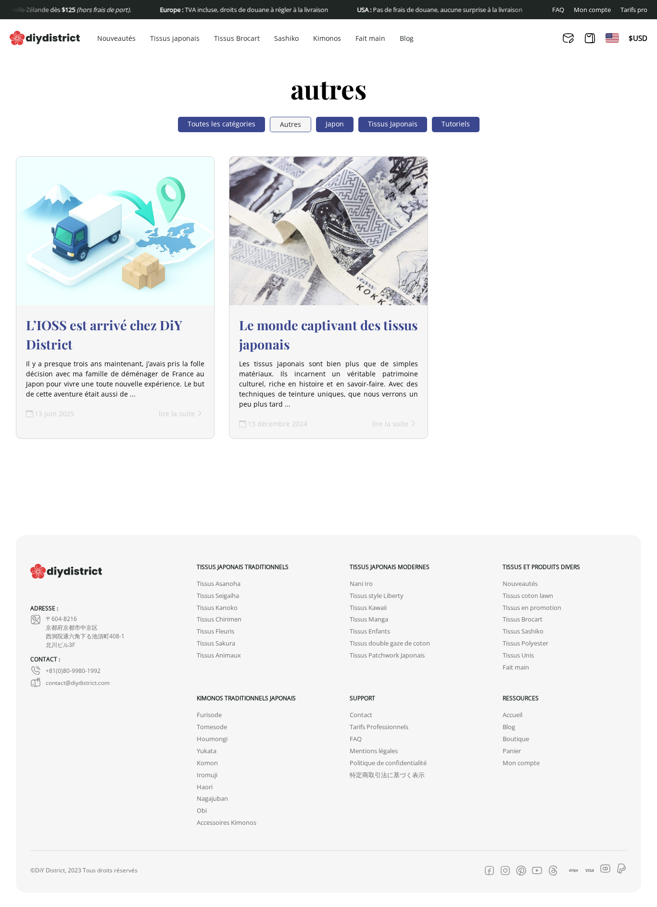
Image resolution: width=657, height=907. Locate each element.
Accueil (512, 715)
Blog (407, 38)
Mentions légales (374, 751)
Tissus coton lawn (528, 595)
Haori (205, 787)
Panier (512, 751)
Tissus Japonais (392, 123)
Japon (335, 123)
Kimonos (327, 38)
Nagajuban (212, 798)
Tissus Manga (369, 619)
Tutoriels (456, 123)
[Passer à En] (612, 38)
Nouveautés (116, 38)
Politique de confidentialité (388, 763)
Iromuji (207, 775)
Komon (207, 763)
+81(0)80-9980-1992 (73, 670)
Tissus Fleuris (215, 631)
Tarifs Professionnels (379, 727)
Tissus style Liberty (377, 595)
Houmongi (212, 739)
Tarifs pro (633, 9)
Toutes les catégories (221, 123)
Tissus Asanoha (218, 583)
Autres (290, 124)
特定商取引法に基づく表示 (387, 775)
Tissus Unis (518, 655)
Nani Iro (361, 583)
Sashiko (286, 38)
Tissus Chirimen (219, 619)
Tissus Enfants (370, 631)
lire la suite (177, 413)
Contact (361, 715)
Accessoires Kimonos (226, 822)
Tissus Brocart (237, 38)
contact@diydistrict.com (78, 682)
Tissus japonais (175, 38)
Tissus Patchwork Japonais (387, 655)
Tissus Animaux (219, 655)
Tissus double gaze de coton (390, 643)
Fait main (370, 38)
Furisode (209, 715)
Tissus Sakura (216, 643)
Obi (202, 810)
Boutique (516, 739)
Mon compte (592, 9)
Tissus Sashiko (523, 631)
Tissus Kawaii (368, 607)
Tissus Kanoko (217, 607)
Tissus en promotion (532, 607)
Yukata (206, 751)
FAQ (558, 9)
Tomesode (212, 727)
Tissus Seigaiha (218, 595)
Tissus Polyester (525, 643)
